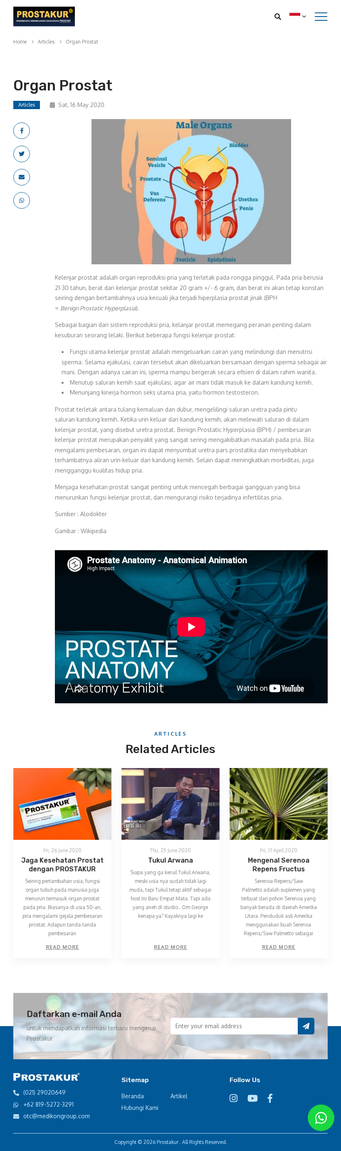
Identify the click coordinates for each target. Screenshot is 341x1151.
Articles (46, 42)
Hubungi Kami (139, 1107)
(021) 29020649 (44, 1092)
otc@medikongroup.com (56, 1115)
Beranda (132, 1096)
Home (20, 42)
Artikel (179, 1096)
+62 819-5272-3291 (48, 1104)
